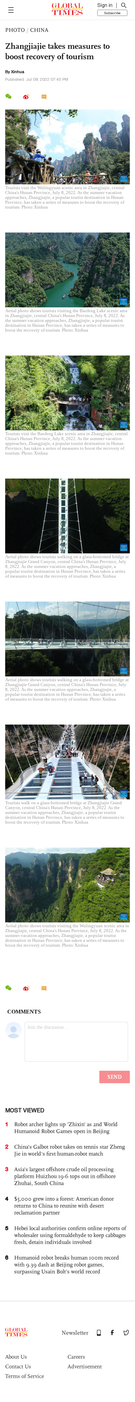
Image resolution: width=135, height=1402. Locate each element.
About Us (16, 1356)
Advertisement (85, 1366)
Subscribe (112, 13)
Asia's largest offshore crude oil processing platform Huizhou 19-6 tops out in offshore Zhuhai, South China (65, 1176)
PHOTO (15, 30)
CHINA (39, 30)
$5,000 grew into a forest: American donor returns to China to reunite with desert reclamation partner (64, 1205)
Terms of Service (24, 1376)
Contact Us (18, 1366)
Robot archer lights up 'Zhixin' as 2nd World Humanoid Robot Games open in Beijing (66, 1127)
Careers (76, 1356)
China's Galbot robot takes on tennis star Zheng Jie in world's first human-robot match (69, 1150)
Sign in (104, 5)
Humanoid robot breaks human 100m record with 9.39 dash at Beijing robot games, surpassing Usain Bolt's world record (66, 1264)
